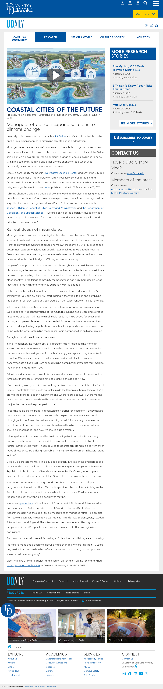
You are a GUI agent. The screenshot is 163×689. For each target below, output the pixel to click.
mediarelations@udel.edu (125, 188)
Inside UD (37, 592)
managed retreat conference (23, 565)
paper (47, 187)
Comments (29, 686)
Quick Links (142, 14)
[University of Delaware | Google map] (136, 666)
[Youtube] (141, 674)
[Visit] (122, 3)
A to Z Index (90, 675)
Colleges (50, 666)
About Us (12, 658)
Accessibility (51, 686)
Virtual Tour (13, 670)
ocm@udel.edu (135, 173)
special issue (26, 503)
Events (87, 592)
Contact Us (127, 658)
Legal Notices (40, 686)
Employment (14, 675)
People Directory (92, 662)
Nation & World (81, 37)
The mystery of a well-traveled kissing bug (128, 67)
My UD (87, 666)
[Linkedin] (135, 674)
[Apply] (130, 3)
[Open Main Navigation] (156, 3)
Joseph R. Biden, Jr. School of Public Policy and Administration (42, 207)
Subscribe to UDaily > (135, 139)
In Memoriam (53, 592)
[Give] (137, 3)
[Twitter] (147, 674)
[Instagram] (124, 674)
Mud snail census (124, 104)
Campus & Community (20, 38)
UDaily (11, 666)
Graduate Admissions (56, 662)
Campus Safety (91, 670)
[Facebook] (130, 674)
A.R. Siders (60, 136)
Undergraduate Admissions (59, 658)
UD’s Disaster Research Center (60, 172)
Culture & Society (112, 37)
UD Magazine (133, 581)
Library (49, 670)
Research (50, 37)
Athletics (143, 37)
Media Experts (72, 592)
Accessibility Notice (93, 658)
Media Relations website (125, 192)
